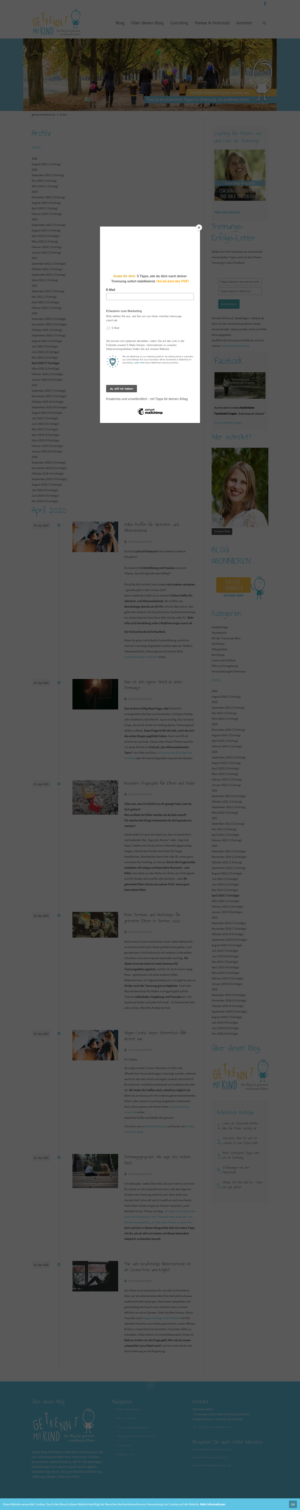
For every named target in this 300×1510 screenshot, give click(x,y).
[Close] (199, 227)
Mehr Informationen (212, 1504)
